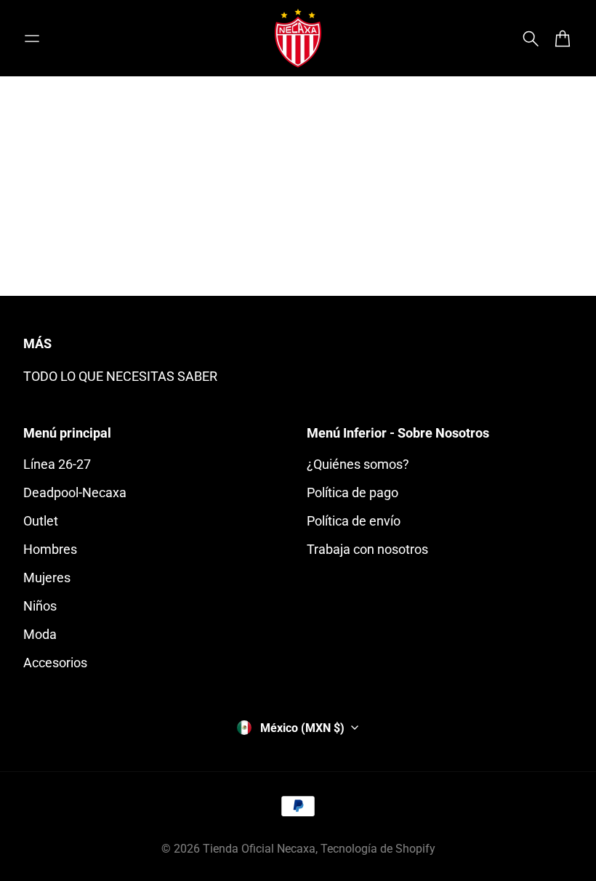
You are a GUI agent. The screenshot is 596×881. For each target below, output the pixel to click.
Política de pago (352, 492)
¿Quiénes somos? (358, 464)
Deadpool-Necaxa (74, 492)
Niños (40, 606)
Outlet (40, 520)
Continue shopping (297, 225)
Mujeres (47, 577)
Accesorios (55, 662)
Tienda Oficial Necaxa (259, 849)
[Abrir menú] (32, 38)
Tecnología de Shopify (378, 849)
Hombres (50, 549)
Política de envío (353, 520)
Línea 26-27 (57, 464)
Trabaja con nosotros (367, 549)
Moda (40, 634)
